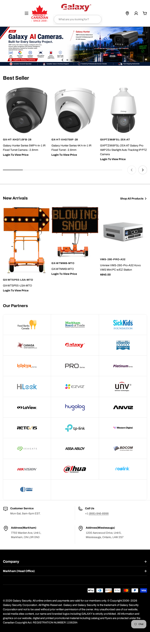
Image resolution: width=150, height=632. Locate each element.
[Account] (136, 13)
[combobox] (78, 19)
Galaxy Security (22, 600)
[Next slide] (87, 60)
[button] (67, 60)
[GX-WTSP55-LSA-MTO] (26, 240)
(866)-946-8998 (99, 513)
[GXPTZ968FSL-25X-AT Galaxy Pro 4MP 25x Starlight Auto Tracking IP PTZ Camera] (123, 110)
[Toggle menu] (26, 13)
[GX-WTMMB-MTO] (74, 232)
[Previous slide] (62, 60)
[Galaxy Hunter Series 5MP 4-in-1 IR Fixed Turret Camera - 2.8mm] (26, 110)
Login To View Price (16, 154)
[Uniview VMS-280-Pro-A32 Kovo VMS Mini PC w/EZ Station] (123, 230)
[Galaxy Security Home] (76, 7)
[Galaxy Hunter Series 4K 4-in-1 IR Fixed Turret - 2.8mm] (74, 110)
